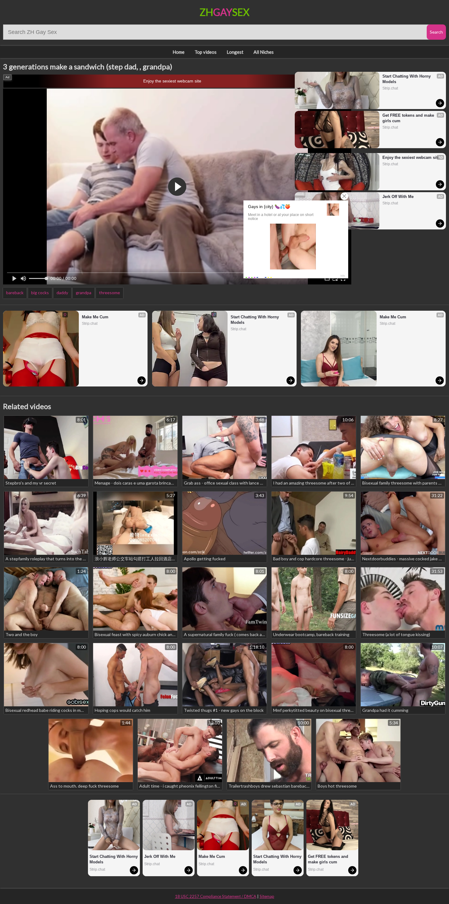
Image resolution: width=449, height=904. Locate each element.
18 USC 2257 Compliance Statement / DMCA (215, 896)
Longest (235, 52)
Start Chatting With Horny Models (407, 79)
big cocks (40, 292)
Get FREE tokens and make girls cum (408, 118)
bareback (15, 292)
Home (178, 52)
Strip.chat (390, 88)
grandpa (83, 292)
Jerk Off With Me (398, 196)
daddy (62, 292)
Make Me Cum (95, 317)
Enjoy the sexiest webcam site (172, 81)
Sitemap (267, 896)
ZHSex (225, 12)
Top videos (206, 52)
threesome (109, 292)
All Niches (264, 52)
